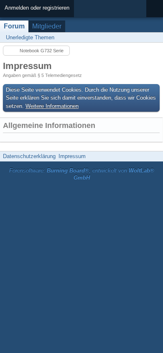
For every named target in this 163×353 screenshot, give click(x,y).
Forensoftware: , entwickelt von (81, 174)
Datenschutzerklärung (29, 156)
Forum (14, 26)
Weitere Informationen (52, 106)
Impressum (72, 156)
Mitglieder (46, 26)
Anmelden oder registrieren (37, 8)
